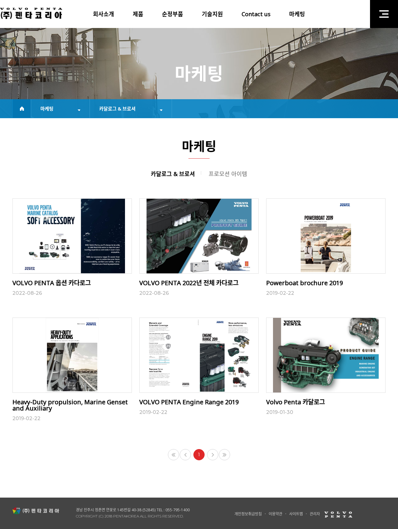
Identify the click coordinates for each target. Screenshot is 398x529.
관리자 (315, 514)
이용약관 (275, 514)
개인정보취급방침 (248, 514)
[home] (22, 108)
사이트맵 (296, 514)
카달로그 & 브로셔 (173, 174)
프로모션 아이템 (228, 174)
